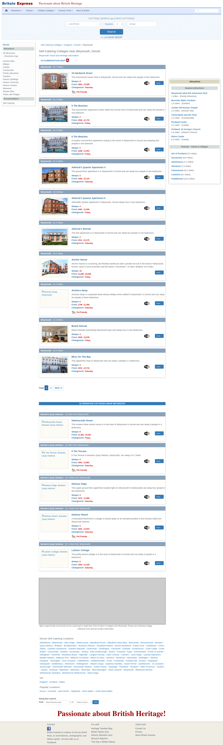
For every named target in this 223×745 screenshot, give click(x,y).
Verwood (53, 670)
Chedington (104, 649)
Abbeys (6, 64)
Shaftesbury (57, 664)
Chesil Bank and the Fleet (184, 115)
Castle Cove (138, 645)
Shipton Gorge (96, 664)
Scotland (53, 682)
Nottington (143, 658)
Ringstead (152, 661)
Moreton (110, 658)
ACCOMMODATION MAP (53, 60)
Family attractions (11, 73)
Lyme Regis (136, 655)
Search (111, 31)
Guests (109, 24)
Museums (7, 88)
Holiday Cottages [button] (46, 10)
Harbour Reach (80, 514)
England (68, 45)
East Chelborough (98, 652)
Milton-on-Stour (97, 658)
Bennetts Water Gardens (183, 100)
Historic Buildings (10, 79)
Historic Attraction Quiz (101, 734)
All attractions (9, 53)
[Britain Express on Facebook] (49, 728)
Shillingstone (82, 664)
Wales (62, 682)
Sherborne (69, 664)
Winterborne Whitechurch (74, 673)
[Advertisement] (18, 143)
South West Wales (103, 691)
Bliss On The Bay (81, 356)
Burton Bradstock (123, 645)
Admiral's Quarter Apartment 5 (88, 198)
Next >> (58, 388)
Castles (6, 67)
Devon (43, 691)
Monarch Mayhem (99, 738)
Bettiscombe (82, 642)
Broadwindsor (70, 645)
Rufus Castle (177, 136)
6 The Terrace (79, 451)
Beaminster (57, 642)
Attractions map (11, 56)
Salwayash (45, 664)
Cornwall (52, 691)
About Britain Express (145, 734)
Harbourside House (82, 420)
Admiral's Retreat (81, 229)
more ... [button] (159, 83)
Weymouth (129, 670)
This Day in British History (103, 741)
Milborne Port (62, 658)
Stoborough (45, 667)
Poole (109, 661)
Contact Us (140, 728)
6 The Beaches (80, 136)
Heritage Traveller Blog (101, 728)
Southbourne (144, 664)
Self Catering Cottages (51, 45)
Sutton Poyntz (100, 667)
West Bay (85, 670)
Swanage (112, 667)
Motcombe (132, 658)
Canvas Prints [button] (65, 10)
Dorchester (74, 652)
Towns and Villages (11, 94)
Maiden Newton (47, 658)
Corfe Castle (151, 649)
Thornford (123, 667)
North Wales (87, 691)
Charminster (177, 170)
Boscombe (134, 642)
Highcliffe (83, 655)
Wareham (74, 670)
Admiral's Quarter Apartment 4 (88, 167)
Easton (112, 652)
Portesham (119, 661)
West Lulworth (115, 670)
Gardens (6, 76)
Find (41, 702)
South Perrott (130, 664)
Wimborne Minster (143, 670)
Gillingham (45, 655)
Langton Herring (96, 655)
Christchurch (138, 649)
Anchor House (79, 259)
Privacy (138, 731)
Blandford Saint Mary (117, 642)
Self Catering (8, 103)
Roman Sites (8, 91)
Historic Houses (10, 85)
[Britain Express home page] (18, 4)
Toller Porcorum (147, 667)
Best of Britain (83, 10)
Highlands (75, 691)
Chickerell (115, 649)
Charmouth (92, 649)
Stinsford (175, 166)
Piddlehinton (83, 661)
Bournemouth (147, 642)
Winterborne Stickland (50, 673)
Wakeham (64, 670)
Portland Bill (131, 661)
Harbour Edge (79, 484)
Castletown (151, 645)
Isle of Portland (178, 153)
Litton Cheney (112, 655)
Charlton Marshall (76, 649)
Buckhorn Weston (87, 645)
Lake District (63, 691)
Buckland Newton (105, 645)
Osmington (55, 661)
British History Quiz (100, 731)
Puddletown (177, 179)
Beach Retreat (79, 326)
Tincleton (134, 667)
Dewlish (64, 652)
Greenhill (55, 655)
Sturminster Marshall (62, 667)
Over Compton (69, 661)
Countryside (8, 70)
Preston (142, 661)
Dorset (77, 45)
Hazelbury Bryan (69, 655)
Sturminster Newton (82, 667)
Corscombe (53, 652)
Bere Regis (70, 642)
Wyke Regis (93, 673)
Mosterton (120, 658)
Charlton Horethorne (57, 649)
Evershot (121, 652)
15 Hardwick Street (82, 73)
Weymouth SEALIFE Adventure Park (189, 93)
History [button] (29, 10)
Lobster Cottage (80, 550)
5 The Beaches (80, 105)
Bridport (58, 645)
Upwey (44, 670)
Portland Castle (179, 122)
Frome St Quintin (155, 652)
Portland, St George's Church (185, 129)
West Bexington (99, 670)
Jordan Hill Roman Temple (184, 108)
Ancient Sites (9, 61)
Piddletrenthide (98, 661)
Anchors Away (79, 290)
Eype (129, 652)
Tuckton (160, 667)
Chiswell (126, 649)
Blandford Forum (98, 642)
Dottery (85, 652)
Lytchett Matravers (152, 655)
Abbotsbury (45, 642)
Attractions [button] (16, 10)
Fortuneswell (140, 652)
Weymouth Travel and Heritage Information (59, 55)
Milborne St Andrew (79, 658)
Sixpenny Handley (113, 664)
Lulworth (125, 655)
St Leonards (157, 664)
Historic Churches (11, 82)
